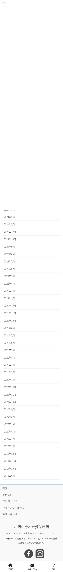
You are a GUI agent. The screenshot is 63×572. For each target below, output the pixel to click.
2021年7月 (9, 335)
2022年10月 (10, 239)
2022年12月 (10, 232)
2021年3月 (9, 365)
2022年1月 (9, 298)
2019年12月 (10, 453)
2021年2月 (9, 372)
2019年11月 (10, 461)
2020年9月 (9, 409)
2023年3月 (9, 224)
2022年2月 (9, 291)
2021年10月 (10, 320)
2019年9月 (9, 476)
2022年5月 (9, 276)
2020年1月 (9, 446)
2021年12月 (10, 305)
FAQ (53, 569)
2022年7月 (9, 261)
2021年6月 (9, 342)
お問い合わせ (10, 514)
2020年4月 (9, 431)
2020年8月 (9, 416)
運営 (5, 488)
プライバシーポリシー (15, 507)
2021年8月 (9, 328)
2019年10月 (10, 468)
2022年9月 (9, 246)
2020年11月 (10, 394)
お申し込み (32, 569)
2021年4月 (9, 357)
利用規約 (7, 494)
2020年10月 (10, 402)
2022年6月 (9, 269)
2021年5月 (9, 350)
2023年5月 (9, 217)
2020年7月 (9, 424)
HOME (10, 569)
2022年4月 (9, 283)
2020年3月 (9, 439)
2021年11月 (10, 313)
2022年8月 (9, 254)
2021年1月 (9, 379)
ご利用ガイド (10, 501)
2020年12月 (10, 387)
